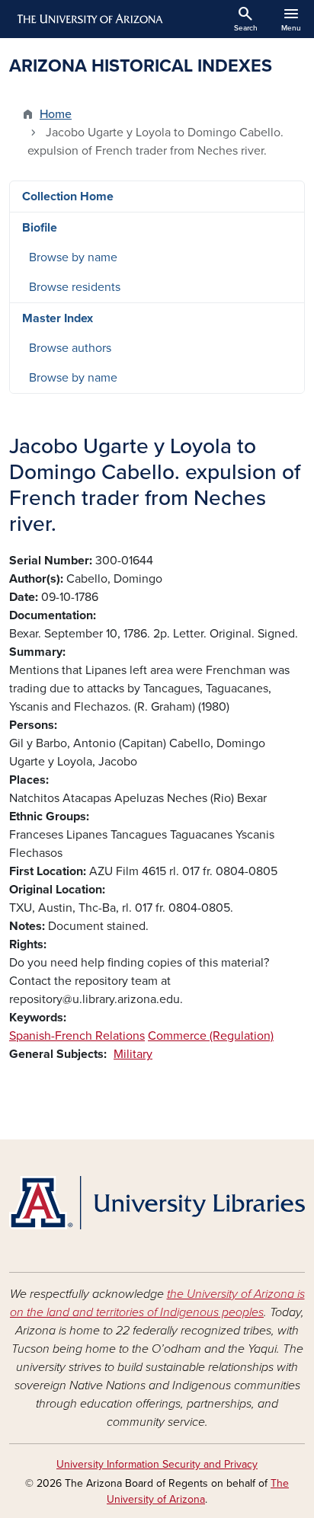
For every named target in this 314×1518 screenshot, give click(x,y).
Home (56, 114)
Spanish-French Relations (77, 1035)
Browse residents (74, 287)
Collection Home (68, 196)
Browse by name (73, 257)
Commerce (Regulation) (211, 1035)
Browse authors (70, 348)
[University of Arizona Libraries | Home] (157, 1202)
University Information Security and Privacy (157, 1464)
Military (133, 1054)
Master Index (57, 318)
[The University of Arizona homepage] (89, 19)
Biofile (39, 227)
